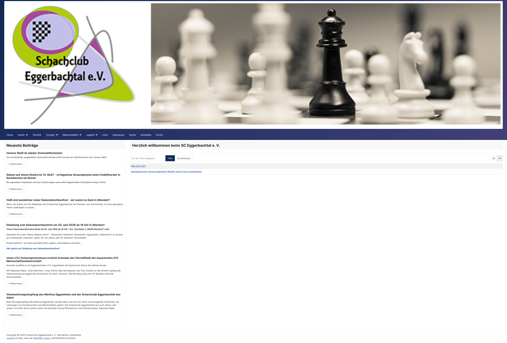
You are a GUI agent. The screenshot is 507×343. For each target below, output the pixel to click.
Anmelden (145, 135)
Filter (170, 158)
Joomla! (10, 338)
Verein (21, 135)
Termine (36, 135)
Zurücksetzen (184, 158)
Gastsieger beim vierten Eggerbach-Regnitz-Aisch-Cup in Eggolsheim (166, 171)
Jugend (90, 135)
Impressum (118, 135)
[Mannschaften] (79, 135)
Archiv (159, 135)
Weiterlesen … (17, 164)
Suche (132, 135)
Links (105, 135)
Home (10, 135)
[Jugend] (96, 135)
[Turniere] (56, 135)
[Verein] (26, 135)
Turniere (50, 135)
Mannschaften (70, 135)
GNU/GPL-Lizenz (42, 338)
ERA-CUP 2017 (138, 166)
